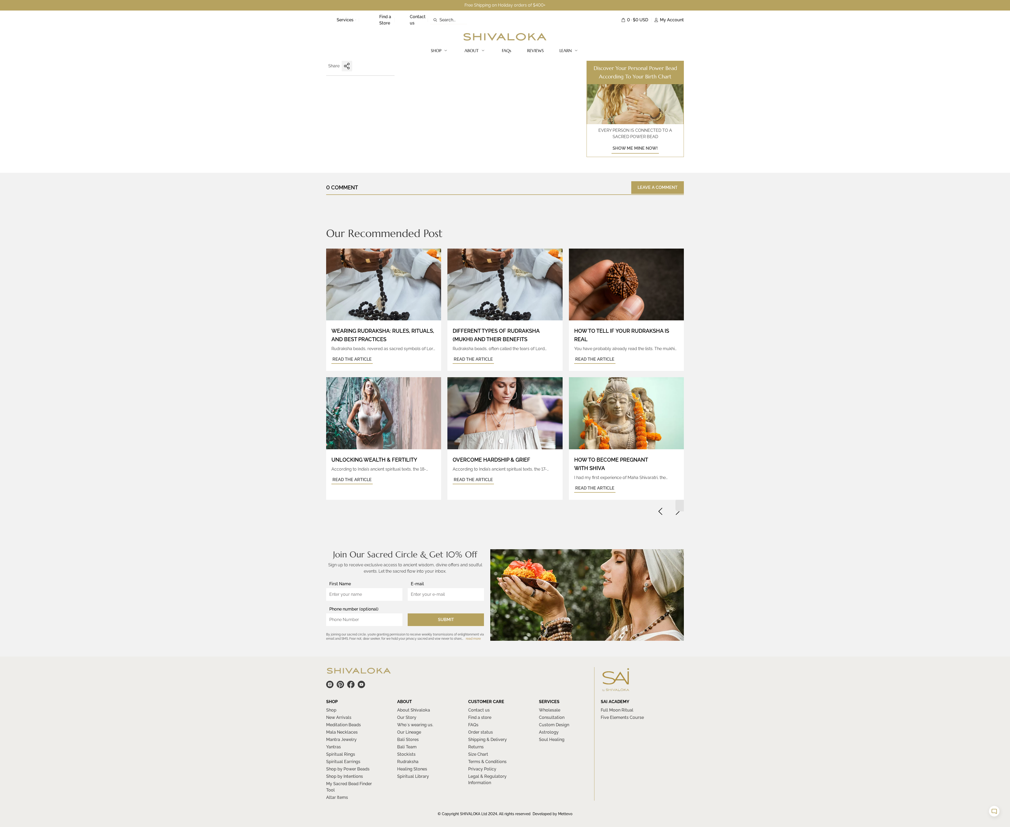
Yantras (333, 746)
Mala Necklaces (342, 732)
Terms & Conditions (487, 761)
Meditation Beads (343, 724)
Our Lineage (409, 732)
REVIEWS (535, 50)
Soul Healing (551, 739)
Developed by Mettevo (552, 814)
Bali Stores (408, 739)
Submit (446, 619)
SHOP (436, 50)
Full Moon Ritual (617, 710)
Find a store (479, 717)
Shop (331, 710)
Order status (480, 732)
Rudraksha (407, 761)
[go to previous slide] (660, 511)
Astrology (549, 732)
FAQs (506, 50)
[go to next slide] (677, 511)
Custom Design (554, 724)
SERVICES (549, 701)
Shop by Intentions (344, 776)
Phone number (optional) (353, 609)
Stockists (406, 754)
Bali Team (407, 746)
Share (334, 65)
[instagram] (330, 684)
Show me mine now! (635, 148)
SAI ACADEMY (615, 701)
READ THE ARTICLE (352, 359)
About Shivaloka (413, 710)
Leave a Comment (658, 187)
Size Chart (478, 754)
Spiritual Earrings (343, 761)
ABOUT (471, 50)
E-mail (417, 583)
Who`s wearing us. (415, 724)
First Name (340, 583)
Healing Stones (412, 769)
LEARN (565, 50)
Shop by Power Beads (348, 769)
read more (473, 639)
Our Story (406, 717)
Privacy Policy (482, 769)
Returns (476, 746)
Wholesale (549, 710)
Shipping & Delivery (487, 739)
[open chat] (994, 811)
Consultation (551, 717)
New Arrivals (338, 717)
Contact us (479, 710)
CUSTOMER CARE (486, 701)
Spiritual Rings (340, 754)
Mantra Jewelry (341, 739)
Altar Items (337, 797)
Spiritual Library (413, 776)
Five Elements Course (622, 717)
